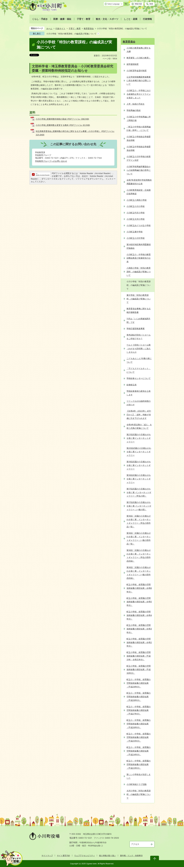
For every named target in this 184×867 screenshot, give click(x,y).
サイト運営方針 (63, 855)
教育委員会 (89, 28)
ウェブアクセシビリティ (84, 855)
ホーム (49, 28)
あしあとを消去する (98, 34)
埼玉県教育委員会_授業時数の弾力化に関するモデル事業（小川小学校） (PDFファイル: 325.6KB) (75, 133)
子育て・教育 (75, 28)
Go (126, 4)
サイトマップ (47, 855)
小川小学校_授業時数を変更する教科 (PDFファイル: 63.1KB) (63, 125)
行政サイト (60, 28)
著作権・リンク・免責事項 (131, 855)
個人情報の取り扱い (107, 855)
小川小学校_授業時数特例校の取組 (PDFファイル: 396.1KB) (62, 119)
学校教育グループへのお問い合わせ (51, 161)
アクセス (135, 844)
